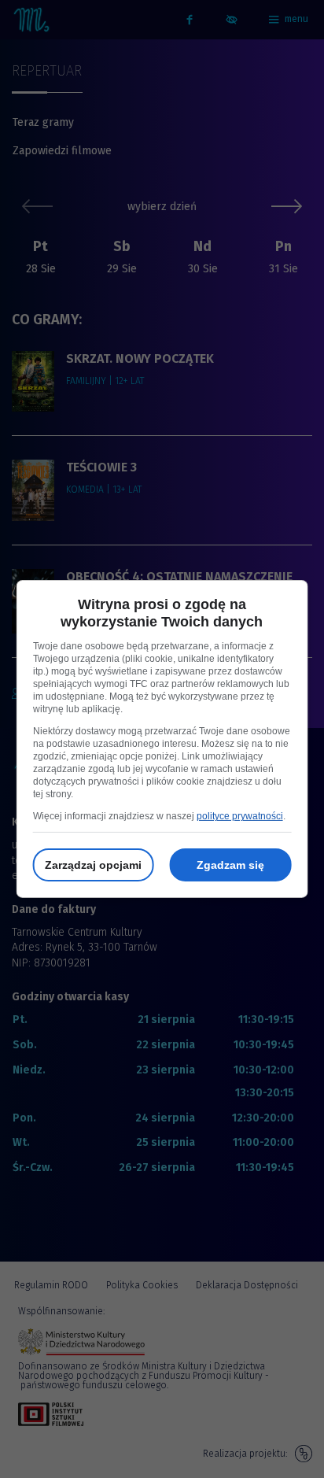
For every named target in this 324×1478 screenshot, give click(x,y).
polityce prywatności (240, 816)
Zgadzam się (230, 865)
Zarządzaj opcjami (93, 865)
